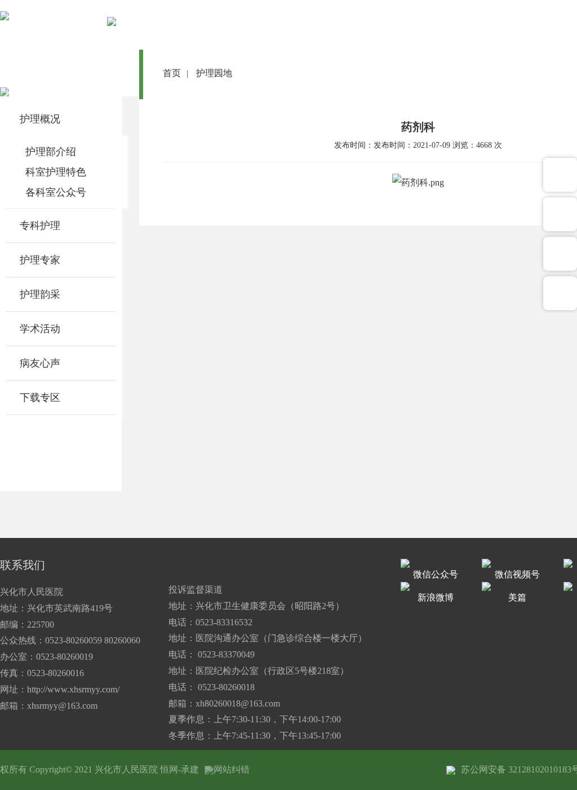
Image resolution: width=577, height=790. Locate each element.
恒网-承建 (179, 769)
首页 (172, 73)
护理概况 (40, 119)
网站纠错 (232, 769)
